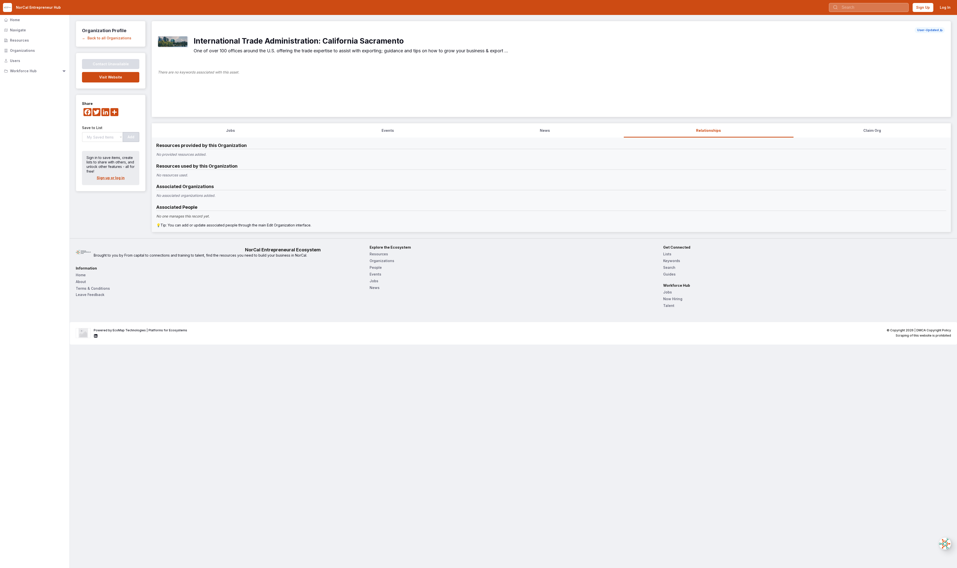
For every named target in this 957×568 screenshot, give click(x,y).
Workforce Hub (20, 71)
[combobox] (869, 7)
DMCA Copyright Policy (933, 330)
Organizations (19, 50)
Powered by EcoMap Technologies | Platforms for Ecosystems (140, 330)
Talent (668, 305)
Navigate (14, 30)
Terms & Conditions (93, 288)
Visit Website (110, 77)
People (376, 267)
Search (669, 267)
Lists (667, 254)
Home (11, 20)
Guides (669, 274)
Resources (16, 40)
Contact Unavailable (111, 64)
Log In (945, 7)
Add (131, 137)
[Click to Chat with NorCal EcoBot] (945, 544)
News (375, 287)
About (81, 282)
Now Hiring (672, 299)
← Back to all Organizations (106, 38)
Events (375, 274)
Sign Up (923, 7)
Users (11, 61)
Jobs (374, 281)
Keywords (671, 261)
